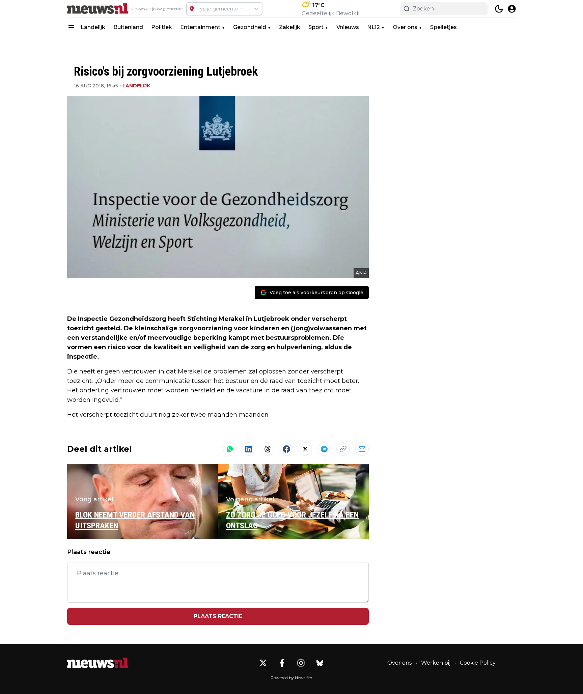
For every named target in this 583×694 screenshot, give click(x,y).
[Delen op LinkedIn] (248, 449)
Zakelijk (289, 27)
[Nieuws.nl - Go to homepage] (97, 663)
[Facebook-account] (282, 663)
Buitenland (128, 27)
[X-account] (263, 663)
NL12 (373, 27)
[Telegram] (324, 449)
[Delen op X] (305, 449)
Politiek (161, 27)
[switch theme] (499, 8)
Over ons (405, 27)
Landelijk (93, 27)
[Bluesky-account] (320, 663)
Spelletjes (443, 27)
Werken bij (435, 663)
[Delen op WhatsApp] (230, 449)
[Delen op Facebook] (286, 449)
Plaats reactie (218, 616)
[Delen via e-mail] (362, 449)
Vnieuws (347, 27)
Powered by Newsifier (291, 677)
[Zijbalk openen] (71, 27)
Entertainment (200, 27)
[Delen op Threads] (267, 449)
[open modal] (512, 9)
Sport (316, 27)
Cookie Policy (478, 663)
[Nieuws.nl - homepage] (97, 8)
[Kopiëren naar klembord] (343, 449)
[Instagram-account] (301, 663)
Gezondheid (249, 27)
